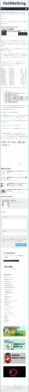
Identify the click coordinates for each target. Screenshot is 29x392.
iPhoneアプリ (8, 283)
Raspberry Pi (7, 296)
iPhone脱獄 (7, 285)
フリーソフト (8, 312)
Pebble (6, 291)
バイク (6, 310)
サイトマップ (12, 390)
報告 (6, 316)
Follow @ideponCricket (16, 202)
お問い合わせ (4, 390)
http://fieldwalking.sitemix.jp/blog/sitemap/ (11, 125)
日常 (6, 318)
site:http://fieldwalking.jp (8, 134)
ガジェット (7, 308)
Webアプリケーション (10, 300)
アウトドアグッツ (9, 306)
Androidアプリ (8, 279)
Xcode (6, 304)
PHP (6, 294)
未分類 (6, 320)
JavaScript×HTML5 (9, 287)
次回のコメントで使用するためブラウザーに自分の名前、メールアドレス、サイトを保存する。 (14, 240)
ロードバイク (8, 314)
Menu (2, 8)
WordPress (16, 14)
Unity (6, 298)
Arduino (6, 281)
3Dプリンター (8, 277)
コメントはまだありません (12, 174)
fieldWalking (14, 3)
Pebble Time (9, 292)
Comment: (5, 217)
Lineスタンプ (8, 289)
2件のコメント (10, 180)
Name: (4, 231)
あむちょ (3, 14)
